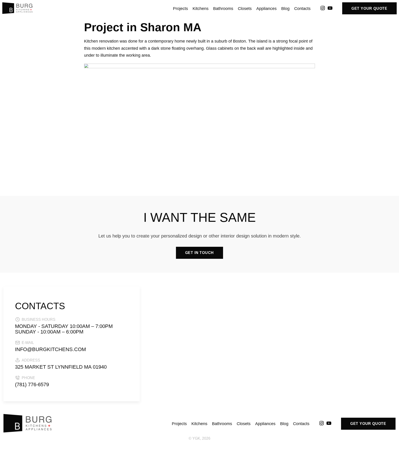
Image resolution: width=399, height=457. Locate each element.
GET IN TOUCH (199, 253)
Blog (285, 8)
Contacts (302, 8)
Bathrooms (223, 8)
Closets (245, 8)
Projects (180, 8)
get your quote (369, 8)
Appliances (266, 8)
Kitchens (201, 8)
